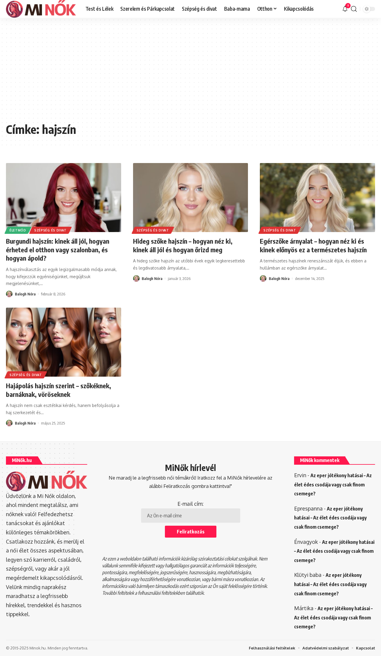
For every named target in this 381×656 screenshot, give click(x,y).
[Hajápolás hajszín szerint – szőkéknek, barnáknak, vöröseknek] (63, 342)
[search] (354, 9)
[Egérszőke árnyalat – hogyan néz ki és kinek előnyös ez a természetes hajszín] (317, 197)
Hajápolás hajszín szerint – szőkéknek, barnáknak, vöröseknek (58, 389)
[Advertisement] (190, 74)
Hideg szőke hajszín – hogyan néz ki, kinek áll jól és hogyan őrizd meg (182, 245)
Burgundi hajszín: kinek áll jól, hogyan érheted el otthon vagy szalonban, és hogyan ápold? (57, 249)
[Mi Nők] (41, 9)
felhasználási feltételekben (161, 593)
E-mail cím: (190, 503)
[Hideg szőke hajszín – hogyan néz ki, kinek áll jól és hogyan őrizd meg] (190, 197)
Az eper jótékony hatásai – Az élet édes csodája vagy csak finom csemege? (333, 484)
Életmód (18, 230)
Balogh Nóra (25, 294)
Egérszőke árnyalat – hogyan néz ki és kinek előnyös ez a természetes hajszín (313, 245)
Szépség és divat (50, 230)
